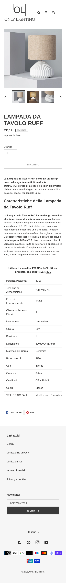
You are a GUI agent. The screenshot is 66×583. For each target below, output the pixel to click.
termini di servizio (16, 470)
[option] (18, 97)
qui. (48, 271)
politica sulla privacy (18, 452)
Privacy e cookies (17, 479)
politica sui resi (15, 461)
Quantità (8, 147)
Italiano (32, 532)
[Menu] (60, 12)
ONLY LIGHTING (37, 572)
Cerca (10, 443)
